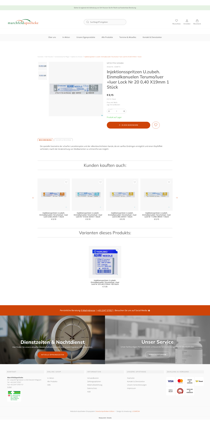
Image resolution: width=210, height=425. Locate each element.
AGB (89, 391)
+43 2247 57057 (105, 310)
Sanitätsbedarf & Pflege (62, 57)
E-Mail (9, 387)
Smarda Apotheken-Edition (104, 411)
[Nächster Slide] (177, 198)
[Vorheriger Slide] (33, 198)
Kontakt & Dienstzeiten (152, 37)
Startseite (40, 57)
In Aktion (66, 37)
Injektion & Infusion (77, 57)
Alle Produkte (107, 37)
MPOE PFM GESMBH (115, 63)
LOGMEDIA (136, 411)
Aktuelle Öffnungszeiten (52, 355)
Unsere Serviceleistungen (137, 385)
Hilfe (49, 385)
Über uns (52, 37)
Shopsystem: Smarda (105, 418)
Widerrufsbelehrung (94, 385)
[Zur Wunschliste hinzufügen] (156, 125)
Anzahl (110, 109)
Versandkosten (93, 378)
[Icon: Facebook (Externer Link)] (149, 310)
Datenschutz (92, 388)
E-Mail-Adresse (88, 310)
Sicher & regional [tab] (63, 140)
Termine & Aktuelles (127, 37)
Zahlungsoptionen (94, 381)
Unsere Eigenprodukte (85, 37)
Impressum (131, 388)
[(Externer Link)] (25, 396)
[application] (128, 125)
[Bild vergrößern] (76, 89)
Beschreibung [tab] (45, 140)
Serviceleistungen (157, 355)
